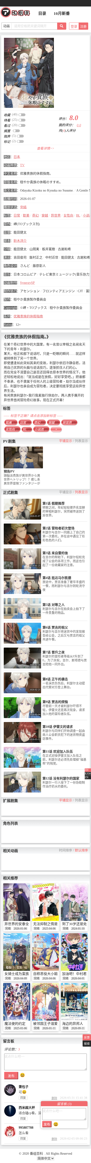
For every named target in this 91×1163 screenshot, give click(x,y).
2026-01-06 (20, 928)
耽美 (26, 215)
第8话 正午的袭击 (55, 679)
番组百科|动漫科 (17, 13)
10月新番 (62, 13)
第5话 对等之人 (53, 605)
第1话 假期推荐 (53, 503)
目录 (42, 13)
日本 (17, 157)
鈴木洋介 (20, 241)
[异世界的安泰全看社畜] (16, 902)
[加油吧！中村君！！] (74, 952)
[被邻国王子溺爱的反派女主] (45, 1002)
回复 (23, 1097)
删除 (54, 1098)
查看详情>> (45, 148)
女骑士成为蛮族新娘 (20, 974)
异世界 (56, 215)
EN (86, 777)
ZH (86, 770)
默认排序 (81, 850)
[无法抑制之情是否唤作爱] (45, 902)
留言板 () (64, 1104)
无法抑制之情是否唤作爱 (52, 924)
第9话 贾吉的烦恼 (55, 702)
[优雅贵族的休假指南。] (29, 73)
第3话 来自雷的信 (55, 553)
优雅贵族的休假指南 (28, 316)
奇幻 (35, 215)
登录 (74, 26)
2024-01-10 (77, 928)
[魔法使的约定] (16, 1002)
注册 (83, 26)
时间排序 (65, 850)
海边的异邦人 (72, 1024)
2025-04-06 (49, 928)
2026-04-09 (20, 978)
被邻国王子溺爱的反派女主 (54, 1024)
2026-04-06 (49, 978)
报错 (87, 1043)
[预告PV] (23, 457)
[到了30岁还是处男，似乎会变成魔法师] (74, 902)
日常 (17, 215)
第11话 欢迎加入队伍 (57, 751)
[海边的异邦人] (74, 1002)
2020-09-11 (77, 1028)
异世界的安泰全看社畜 (21, 924)
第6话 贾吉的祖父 (55, 627)
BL (78, 215)
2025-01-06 (20, 1028)
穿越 (45, 215)
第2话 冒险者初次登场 (58, 528)
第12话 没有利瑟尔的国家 (60, 778)
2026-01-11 (49, 1028)
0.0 (79, 125)
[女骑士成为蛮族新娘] (16, 952)
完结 (23, 207)
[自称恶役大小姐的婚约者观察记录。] (45, 952)
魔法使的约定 (14, 1024)
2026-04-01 (77, 978)
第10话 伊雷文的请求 (57, 726)
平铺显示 (65, 441)
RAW (88, 773)
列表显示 (81, 441)
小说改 (41, 429)
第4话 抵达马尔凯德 (56, 578)
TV (22, 165)
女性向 (68, 215)
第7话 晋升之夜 (53, 652)
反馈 (87, 1037)
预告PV (9, 471)
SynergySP (27, 282)
